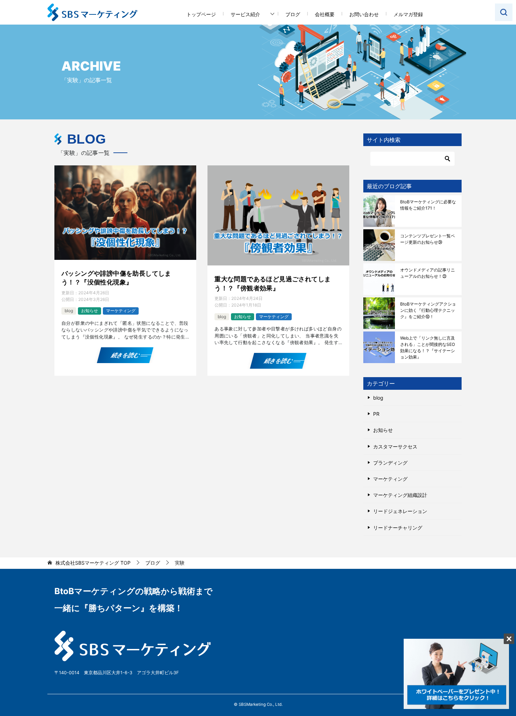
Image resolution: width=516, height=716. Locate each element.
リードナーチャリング (397, 528)
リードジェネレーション (400, 511)
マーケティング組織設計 (400, 495)
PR (376, 414)
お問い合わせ (364, 14)
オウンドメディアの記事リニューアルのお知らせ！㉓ (427, 273)
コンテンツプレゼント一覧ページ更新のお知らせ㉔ (427, 239)
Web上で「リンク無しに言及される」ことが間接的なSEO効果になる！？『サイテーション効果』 (427, 347)
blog (69, 310)
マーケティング (120, 310)
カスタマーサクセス (395, 446)
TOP (93, 563)
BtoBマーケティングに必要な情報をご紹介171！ (428, 205)
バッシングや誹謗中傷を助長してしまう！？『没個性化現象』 (116, 278)
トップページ (201, 14)
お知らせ (89, 310)
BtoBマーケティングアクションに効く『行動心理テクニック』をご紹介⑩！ (428, 310)
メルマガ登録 (408, 14)
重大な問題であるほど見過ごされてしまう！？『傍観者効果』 (272, 283)
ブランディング (390, 463)
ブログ (292, 14)
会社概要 (325, 14)
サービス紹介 (245, 14)
